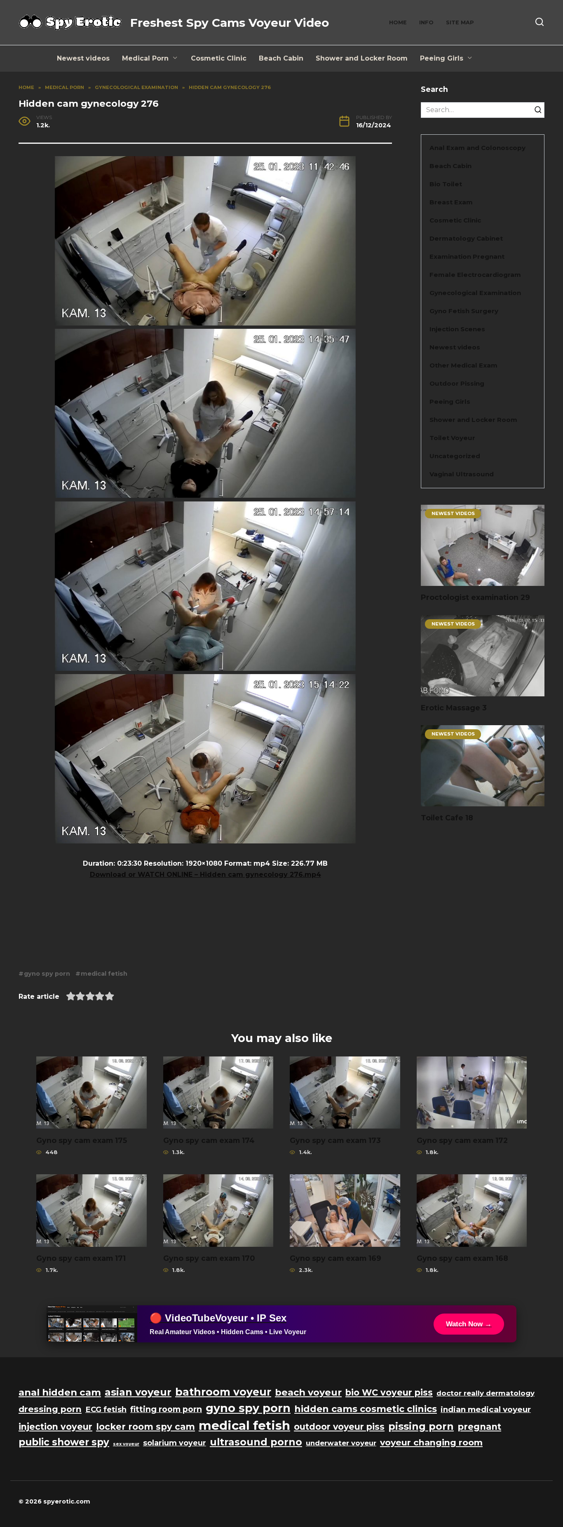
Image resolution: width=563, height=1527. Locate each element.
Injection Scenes (457, 329)
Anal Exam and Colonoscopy (477, 148)
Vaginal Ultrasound (461, 474)
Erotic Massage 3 (454, 707)
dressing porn (50, 1409)
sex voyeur (126, 1444)
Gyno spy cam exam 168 (462, 1258)
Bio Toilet (445, 184)
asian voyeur (138, 1392)
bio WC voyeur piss (389, 1392)
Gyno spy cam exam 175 (81, 1140)
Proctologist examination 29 (475, 597)
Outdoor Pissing (456, 383)
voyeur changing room (431, 1442)
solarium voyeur (174, 1442)
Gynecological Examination (475, 293)
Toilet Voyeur (452, 438)
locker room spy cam (145, 1427)
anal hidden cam (60, 1392)
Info (426, 22)
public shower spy (64, 1442)
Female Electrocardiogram (475, 275)
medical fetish (104, 973)
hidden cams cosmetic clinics (365, 1409)
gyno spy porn (47, 973)
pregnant (479, 1427)
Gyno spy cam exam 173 (335, 1140)
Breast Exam (451, 202)
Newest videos (83, 58)
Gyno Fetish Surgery (463, 311)
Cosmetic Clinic (218, 58)
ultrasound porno (256, 1442)
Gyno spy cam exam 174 (209, 1140)
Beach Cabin (281, 58)
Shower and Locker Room (362, 58)
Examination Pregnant (466, 256)
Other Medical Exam (463, 365)
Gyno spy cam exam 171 (81, 1258)
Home (398, 22)
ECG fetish (106, 1409)
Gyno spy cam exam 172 (462, 1140)
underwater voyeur (341, 1443)
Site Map (460, 22)
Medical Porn (145, 58)
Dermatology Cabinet (466, 238)
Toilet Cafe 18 (447, 817)
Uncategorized (454, 456)
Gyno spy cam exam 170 (209, 1258)
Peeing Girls (441, 58)
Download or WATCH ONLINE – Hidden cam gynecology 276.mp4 (205, 874)
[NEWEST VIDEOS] (482, 581)
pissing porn (421, 1426)
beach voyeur (308, 1392)
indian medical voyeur (486, 1409)
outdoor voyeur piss (339, 1427)
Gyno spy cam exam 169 (335, 1258)
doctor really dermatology (485, 1393)
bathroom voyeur (223, 1392)
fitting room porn (166, 1409)
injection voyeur (55, 1427)
